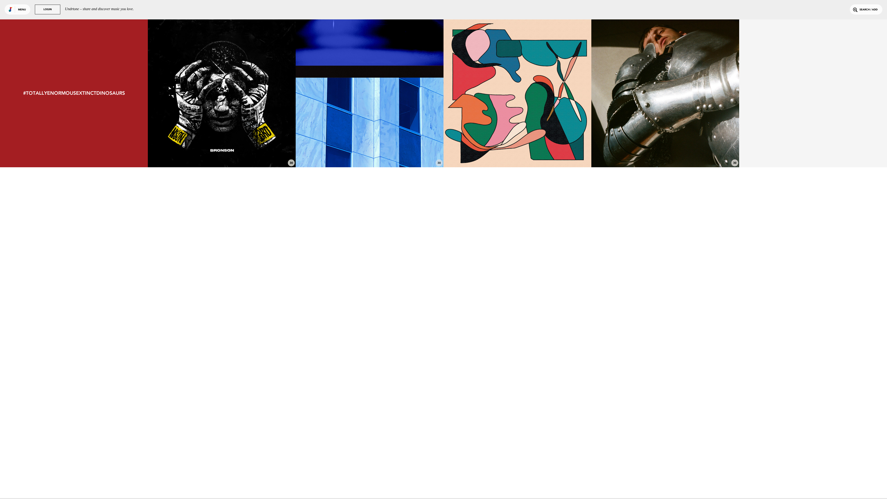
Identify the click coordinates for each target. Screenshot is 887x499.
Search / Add (869, 10)
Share (252, 93)
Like (191, 93)
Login (47, 9)
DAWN (221, 154)
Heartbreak (517, 154)
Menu (22, 10)
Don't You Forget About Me (665, 154)
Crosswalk (369, 154)
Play (221, 93)
